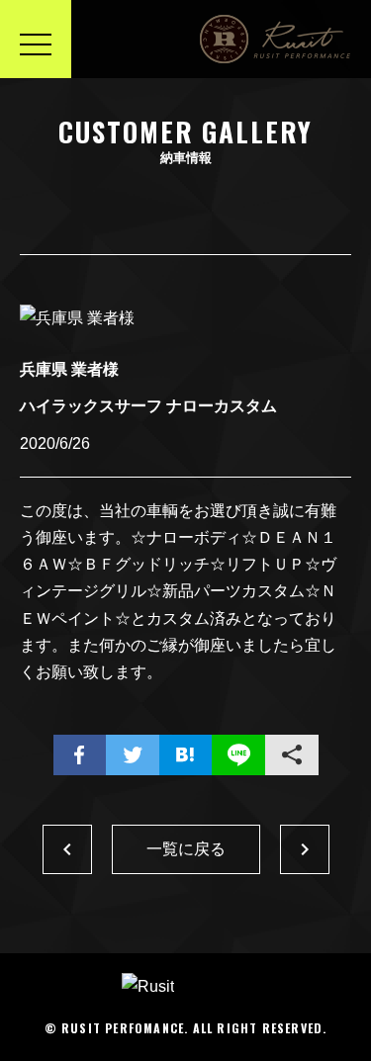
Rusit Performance (275, 39)
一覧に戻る (186, 848)
